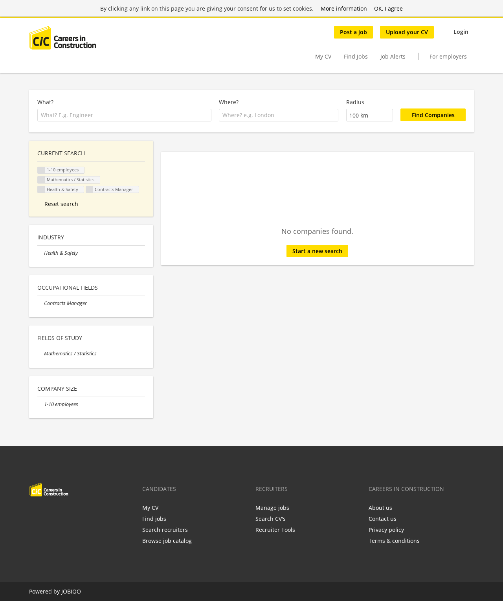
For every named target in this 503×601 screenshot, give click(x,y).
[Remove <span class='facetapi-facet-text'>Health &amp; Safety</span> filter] (41, 189)
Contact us (383, 518)
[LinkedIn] (60, 512)
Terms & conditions (394, 540)
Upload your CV (407, 32)
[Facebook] (34, 512)
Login (460, 31)
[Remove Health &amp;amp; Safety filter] (40, 253)
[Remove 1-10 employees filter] (40, 404)
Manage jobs (272, 507)
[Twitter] (47, 512)
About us (380, 507)
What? (45, 102)
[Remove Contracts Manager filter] (40, 303)
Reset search (61, 204)
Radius (355, 102)
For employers (448, 56)
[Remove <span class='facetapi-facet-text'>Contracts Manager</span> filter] (89, 189)
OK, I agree (388, 8)
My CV (323, 56)
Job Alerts (393, 56)
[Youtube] (85, 512)
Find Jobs (356, 56)
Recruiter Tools (275, 529)
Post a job (353, 32)
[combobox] (124, 115)
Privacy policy (386, 529)
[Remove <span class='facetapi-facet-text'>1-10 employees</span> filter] (41, 170)
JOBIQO (71, 591)
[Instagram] (73, 512)
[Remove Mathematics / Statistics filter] (40, 353)
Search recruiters (165, 529)
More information (344, 8)
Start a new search (317, 251)
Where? (229, 102)
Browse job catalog (167, 540)
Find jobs (154, 518)
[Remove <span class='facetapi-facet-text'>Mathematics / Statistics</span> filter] (41, 179)
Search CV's (270, 518)
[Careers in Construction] (62, 38)
